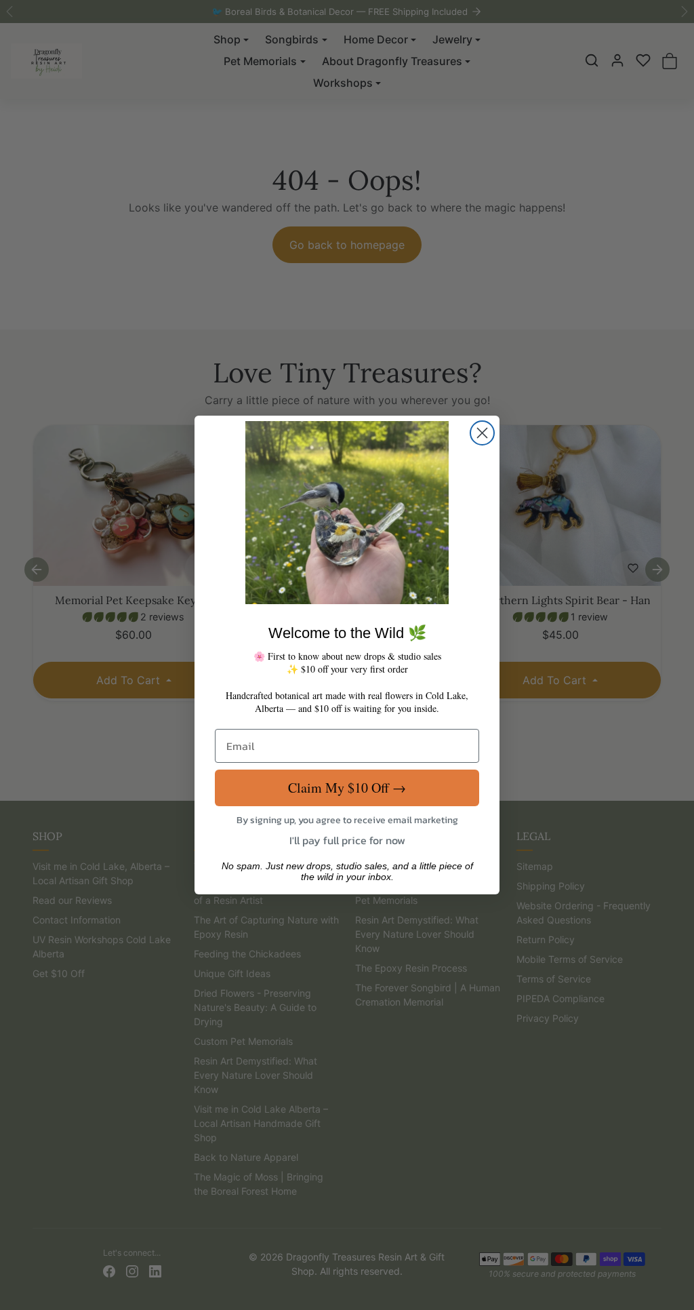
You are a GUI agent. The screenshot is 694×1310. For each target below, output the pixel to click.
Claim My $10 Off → (347, 787)
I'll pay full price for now (347, 840)
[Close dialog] (482, 433)
